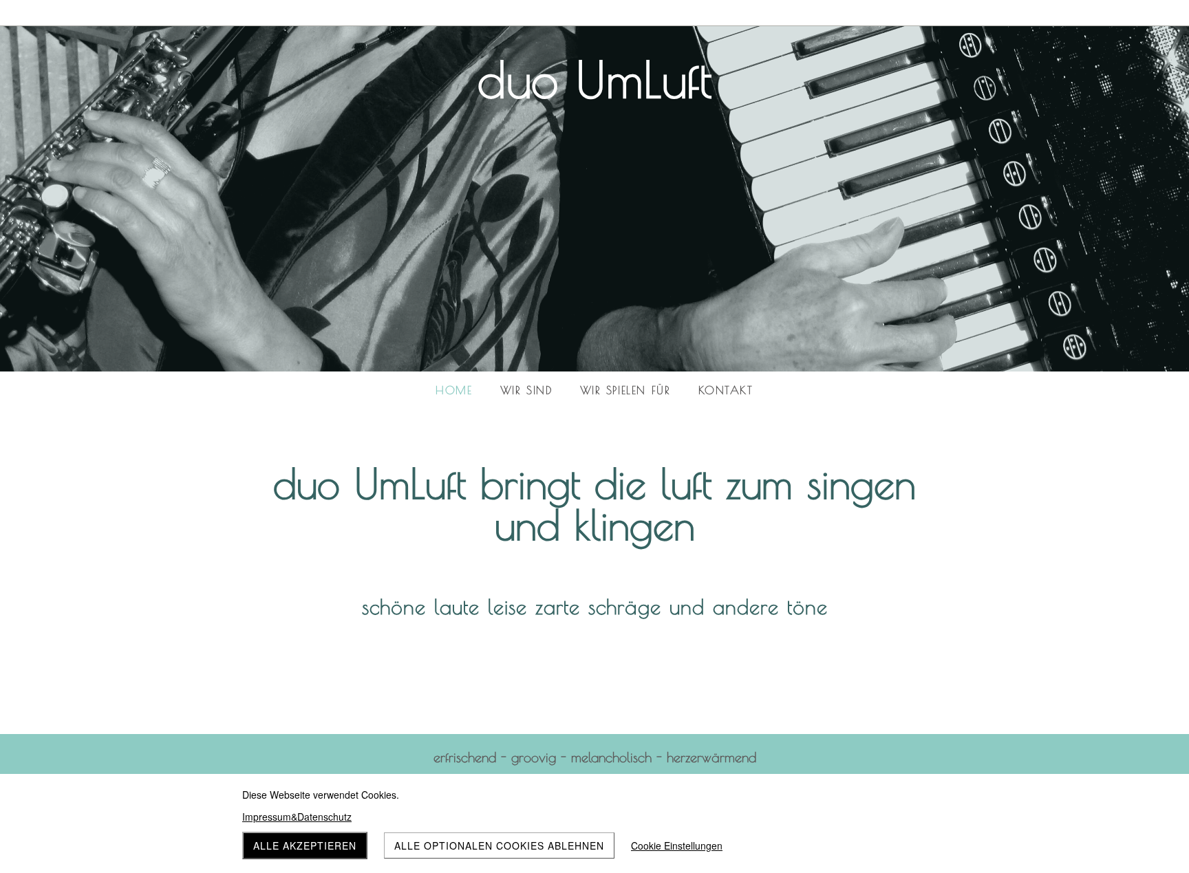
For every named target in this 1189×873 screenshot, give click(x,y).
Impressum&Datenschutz (297, 816)
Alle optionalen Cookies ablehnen (499, 845)
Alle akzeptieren (304, 845)
